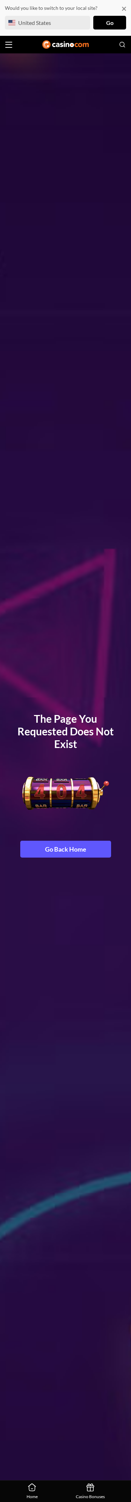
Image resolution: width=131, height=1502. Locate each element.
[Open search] (122, 44)
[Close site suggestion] (124, 9)
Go (110, 22)
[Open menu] (8, 45)
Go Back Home (65, 849)
